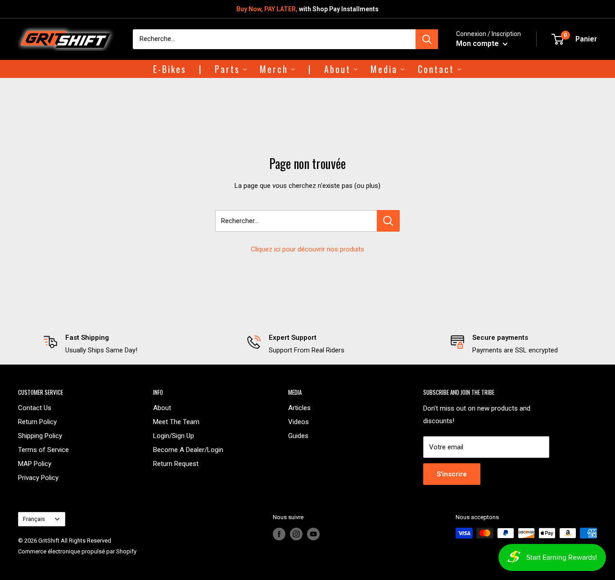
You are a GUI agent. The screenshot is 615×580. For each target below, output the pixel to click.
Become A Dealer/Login (188, 450)
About (162, 408)
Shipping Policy (40, 436)
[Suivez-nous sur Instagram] (296, 534)
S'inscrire (452, 474)
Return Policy (37, 422)
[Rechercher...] (388, 221)
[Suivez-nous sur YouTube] (313, 534)
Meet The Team (176, 422)
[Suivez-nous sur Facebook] (279, 534)
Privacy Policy (38, 478)
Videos (298, 422)
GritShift (48, 540)
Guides (298, 436)
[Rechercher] (427, 39)
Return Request (176, 464)
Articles (299, 408)
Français (34, 519)
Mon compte (478, 43)
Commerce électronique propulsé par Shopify (77, 551)
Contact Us (34, 408)
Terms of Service (43, 450)
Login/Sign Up (173, 436)
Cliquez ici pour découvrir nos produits (307, 249)
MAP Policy (34, 464)
